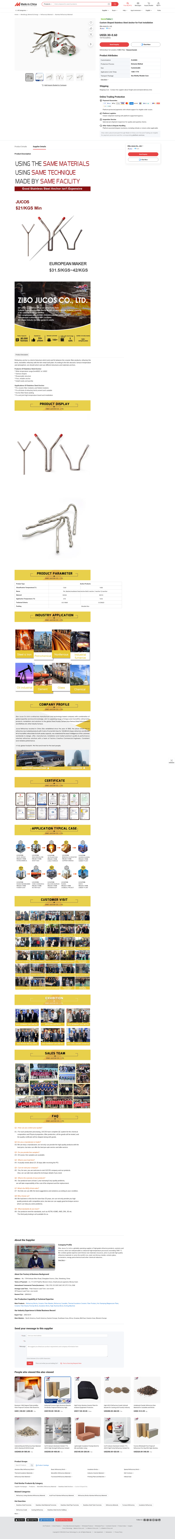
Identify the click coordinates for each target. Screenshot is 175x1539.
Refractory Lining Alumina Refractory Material (30, 1495)
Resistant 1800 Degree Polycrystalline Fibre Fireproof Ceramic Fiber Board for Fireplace (27, 1407)
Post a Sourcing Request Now (70, 1363)
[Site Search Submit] (114, 4)
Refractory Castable (60, 1303)
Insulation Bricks (93, 1469)
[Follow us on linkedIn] (159, 1520)
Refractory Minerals (112, 1505)
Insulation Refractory (145, 1505)
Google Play (32, 1520)
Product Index (122, 1526)
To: (25, 1341)
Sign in (158, 5)
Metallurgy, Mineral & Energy (29, 14)
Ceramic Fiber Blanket (45, 1303)
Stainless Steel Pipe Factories (70, 1505)
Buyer (114, 10)
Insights (130, 1526)
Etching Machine (69, 1306)
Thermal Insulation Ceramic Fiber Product (82, 1303)
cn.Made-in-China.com (106, 1528)
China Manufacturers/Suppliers (71, 1526)
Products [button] (47, 4)
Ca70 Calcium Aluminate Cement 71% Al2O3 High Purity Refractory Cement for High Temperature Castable (116, 1448)
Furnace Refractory (128, 1505)
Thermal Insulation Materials (24, 1473)
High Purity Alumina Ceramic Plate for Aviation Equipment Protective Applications (86, 1407)
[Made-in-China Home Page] (26, 4)
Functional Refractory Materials (61, 1477)
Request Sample (131, 50)
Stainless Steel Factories (23, 1505)
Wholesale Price (99, 1526)
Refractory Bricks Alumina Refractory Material (92, 1495)
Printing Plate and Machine (96, 1477)
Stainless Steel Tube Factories (92, 1505)
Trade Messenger (46, 1520)
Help (124, 10)
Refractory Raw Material (22, 1477)
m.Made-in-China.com (92, 1528)
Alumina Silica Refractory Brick (24, 1469)
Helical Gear (127, 1477)
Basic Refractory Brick (58, 1469)
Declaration (109, 1532)
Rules (159, 10)
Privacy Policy (118, 1532)
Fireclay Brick (33, 1306)
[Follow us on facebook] (145, 1520)
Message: (23, 1346)
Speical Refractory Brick (131, 1469)
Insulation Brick (44, 1306)
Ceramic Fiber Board (21, 1306)
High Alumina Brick (56, 1306)
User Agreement (98, 1532)
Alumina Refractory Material (64, 14)
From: (24, 1336)
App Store (20, 1520)
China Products (56, 1526)
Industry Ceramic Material (96, 1473)
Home (16, 14)
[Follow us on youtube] (153, 1520)
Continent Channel (111, 1526)
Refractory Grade (21, 1510)
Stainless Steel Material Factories (46, 1505)
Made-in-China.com (79, 1528)
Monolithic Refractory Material (60, 1473)
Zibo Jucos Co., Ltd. (106, 26)
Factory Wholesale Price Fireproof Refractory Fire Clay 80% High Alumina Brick (146, 1448)
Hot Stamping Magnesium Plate (107, 1303)
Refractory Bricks (32, 1303)
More (16, 1514)
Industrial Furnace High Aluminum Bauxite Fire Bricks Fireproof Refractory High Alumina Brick (57, 1407)
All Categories (21, 10)
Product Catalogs (43, 1465)
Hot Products (46, 1526)
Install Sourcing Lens (65, 1520)
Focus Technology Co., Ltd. (73, 1532)
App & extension (136, 10)
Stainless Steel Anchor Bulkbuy (57, 1510)
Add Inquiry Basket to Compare (55, 85)
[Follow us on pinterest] (156, 1520)
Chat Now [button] (147, 44)
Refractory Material (47, 14)
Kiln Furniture (128, 1473)
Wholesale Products (87, 1526)
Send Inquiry (114, 44)
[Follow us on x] (148, 1520)
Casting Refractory (37, 1510)
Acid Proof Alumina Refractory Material (61, 1495)
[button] (109, 4)
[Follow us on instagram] (150, 1520)
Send (29, 1363)
